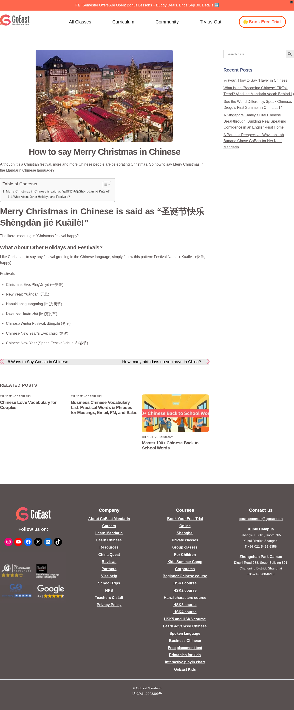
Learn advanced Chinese (185, 626)
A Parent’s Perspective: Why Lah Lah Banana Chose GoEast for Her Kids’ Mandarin (253, 141)
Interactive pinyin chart (185, 662)
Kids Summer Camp (184, 562)
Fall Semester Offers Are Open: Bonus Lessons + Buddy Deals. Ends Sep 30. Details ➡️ (147, 5)
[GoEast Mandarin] (15, 20)
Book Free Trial (265, 21)
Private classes (185, 540)
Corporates (185, 569)
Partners (109, 569)
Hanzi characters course (185, 598)
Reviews (109, 562)
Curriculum (123, 21)
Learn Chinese (109, 540)
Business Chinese (185, 641)
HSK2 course (185, 590)
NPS (109, 590)
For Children (185, 555)
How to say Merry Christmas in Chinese (104, 152)
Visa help (109, 576)
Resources (109, 547)
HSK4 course (185, 612)
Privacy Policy (109, 605)
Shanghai (185, 533)
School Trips (109, 583)
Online (185, 526)
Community (167, 21)
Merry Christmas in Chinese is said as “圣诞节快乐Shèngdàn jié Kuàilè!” (58, 191)
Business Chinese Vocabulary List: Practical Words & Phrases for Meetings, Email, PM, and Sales (104, 407)
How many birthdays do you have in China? (161, 361)
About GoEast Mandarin (109, 519)
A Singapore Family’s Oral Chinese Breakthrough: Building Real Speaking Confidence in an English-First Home (254, 121)
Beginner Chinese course (185, 576)
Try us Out (210, 21)
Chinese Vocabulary (15, 396)
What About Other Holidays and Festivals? (41, 196)
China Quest (109, 555)
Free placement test (185, 648)
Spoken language (185, 633)
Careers (109, 526)
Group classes (185, 547)
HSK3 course (185, 605)
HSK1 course (185, 583)
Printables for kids (185, 655)
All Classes (80, 21)
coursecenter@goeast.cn (261, 519)
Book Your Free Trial (185, 519)
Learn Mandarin (109, 533)
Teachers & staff (109, 598)
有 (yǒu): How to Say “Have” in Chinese (255, 80)
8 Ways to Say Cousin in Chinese (38, 361)
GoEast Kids (185, 669)
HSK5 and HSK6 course (185, 619)
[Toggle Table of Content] (104, 185)
